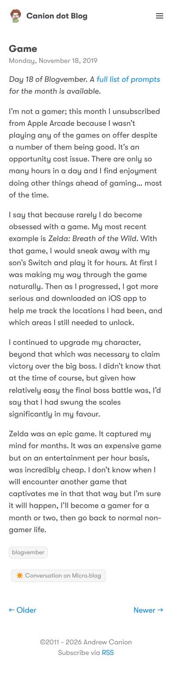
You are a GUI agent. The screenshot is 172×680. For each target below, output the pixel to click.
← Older (23, 610)
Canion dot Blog (57, 15)
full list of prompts (128, 79)
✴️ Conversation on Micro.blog (58, 575)
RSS (108, 653)
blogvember (28, 552)
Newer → (148, 610)
